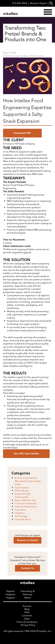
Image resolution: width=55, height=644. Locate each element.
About (27, 597)
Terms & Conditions (26, 621)
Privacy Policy (28, 625)
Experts (10, 591)
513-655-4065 (19, 3)
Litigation (20, 512)
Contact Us (27, 568)
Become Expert (38, 3)
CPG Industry (37, 55)
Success (27, 605)
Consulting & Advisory (27, 593)
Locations (27, 615)
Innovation (20, 509)
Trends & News (23, 519)
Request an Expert (27, 540)
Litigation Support (10, 596)
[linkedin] (27, 637)
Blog (26, 609)
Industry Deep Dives (26, 506)
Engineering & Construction (22, 495)
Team (27, 618)
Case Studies (21, 55)
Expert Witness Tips (25, 500)
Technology (21, 516)
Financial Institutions (26, 503)
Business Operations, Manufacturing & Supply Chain (28, 481)
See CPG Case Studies (26, 453)
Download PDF (22, 132)
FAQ (26, 612)
